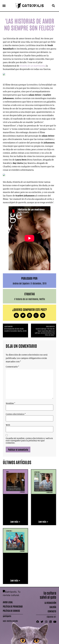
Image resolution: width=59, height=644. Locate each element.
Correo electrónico (15, 414)
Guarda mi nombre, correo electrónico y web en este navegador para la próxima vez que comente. (29, 440)
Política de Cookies (11, 610)
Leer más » (15, 521)
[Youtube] (55, 621)
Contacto (52, 611)
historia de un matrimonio (27, 298)
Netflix (42, 298)
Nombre (10, 403)
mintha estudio (12, 621)
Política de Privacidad (13, 606)
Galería (53, 606)
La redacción (50, 602)
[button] (4, 5)
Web (8, 425)
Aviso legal (8, 602)
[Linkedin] (50, 621)
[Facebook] (37, 621)
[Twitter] (42, 621)
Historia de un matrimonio (32, 65)
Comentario (12, 366)
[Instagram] (46, 621)
